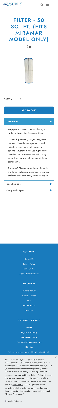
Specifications (13, 183)
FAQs (29, 300)
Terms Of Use (29, 268)
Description (12, 121)
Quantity (8, 98)
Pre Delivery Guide (29, 337)
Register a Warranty (29, 332)
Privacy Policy (29, 264)
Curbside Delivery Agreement (29, 342)
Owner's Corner (29, 295)
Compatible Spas (15, 190)
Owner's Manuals (29, 290)
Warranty (29, 310)
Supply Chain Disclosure (29, 273)
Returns (29, 327)
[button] (14, 401)
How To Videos (29, 305)
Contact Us (29, 259)
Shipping (29, 347)
